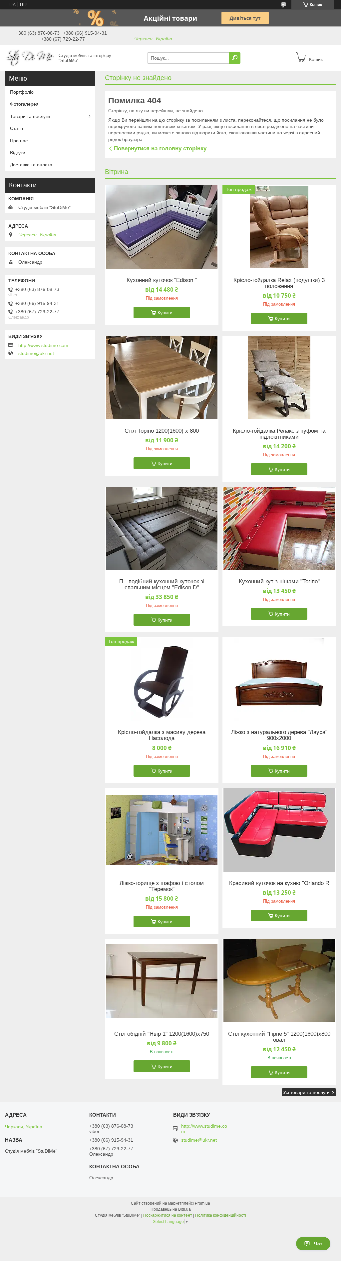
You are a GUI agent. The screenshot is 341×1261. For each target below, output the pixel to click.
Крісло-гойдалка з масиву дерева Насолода (161, 735)
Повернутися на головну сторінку (160, 148)
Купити (165, 312)
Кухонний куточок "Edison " (162, 280)
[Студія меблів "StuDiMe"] (30, 57)
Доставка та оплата (31, 164)
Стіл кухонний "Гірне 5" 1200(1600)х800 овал (279, 1037)
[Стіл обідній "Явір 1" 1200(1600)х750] (161, 980)
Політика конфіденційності (220, 1215)
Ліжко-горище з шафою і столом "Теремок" (162, 886)
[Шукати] (234, 58)
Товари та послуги (30, 116)
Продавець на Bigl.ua (171, 1209)
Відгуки (17, 152)
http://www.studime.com (43, 345)
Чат (318, 1243)
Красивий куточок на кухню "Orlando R (279, 883)
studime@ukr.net (36, 353)
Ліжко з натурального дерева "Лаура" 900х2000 (279, 735)
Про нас (19, 140)
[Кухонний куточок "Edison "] (161, 227)
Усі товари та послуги (306, 1092)
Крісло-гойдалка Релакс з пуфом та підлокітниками (279, 434)
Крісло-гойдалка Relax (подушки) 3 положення (279, 283)
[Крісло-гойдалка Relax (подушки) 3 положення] (279, 227)
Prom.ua (202, 1203)
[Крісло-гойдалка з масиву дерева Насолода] (161, 679)
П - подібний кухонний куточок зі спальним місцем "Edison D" (161, 585)
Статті (16, 128)
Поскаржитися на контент (167, 1215)
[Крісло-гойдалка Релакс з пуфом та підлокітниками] (279, 377)
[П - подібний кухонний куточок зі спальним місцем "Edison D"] (161, 528)
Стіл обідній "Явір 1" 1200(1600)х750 (161, 1034)
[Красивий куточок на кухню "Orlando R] (279, 830)
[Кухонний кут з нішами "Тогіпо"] (279, 528)
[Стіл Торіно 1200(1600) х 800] (161, 377)
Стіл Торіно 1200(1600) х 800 (162, 431)
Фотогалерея (24, 104)
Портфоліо (22, 92)
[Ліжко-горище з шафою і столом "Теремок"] (161, 830)
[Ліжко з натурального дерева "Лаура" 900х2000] (279, 679)
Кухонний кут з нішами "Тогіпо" (279, 582)
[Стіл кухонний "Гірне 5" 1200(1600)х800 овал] (279, 980)
